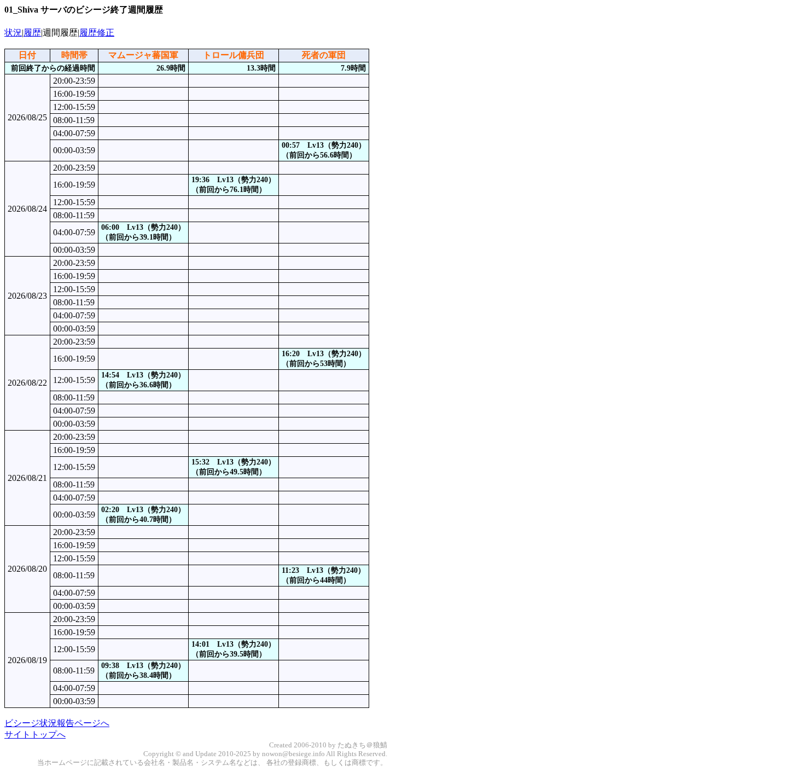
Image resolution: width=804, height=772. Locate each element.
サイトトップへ (35, 734)
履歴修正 (96, 32)
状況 (13, 32)
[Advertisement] (413, 213)
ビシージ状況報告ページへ (56, 723)
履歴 (32, 32)
